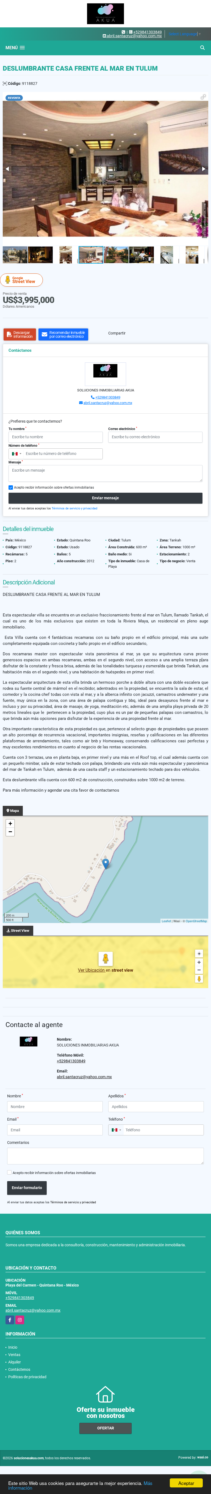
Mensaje (16, 462)
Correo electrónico (122, 428)
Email (13, 1119)
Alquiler (14, 1362)
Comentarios (18, 1142)
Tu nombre (17, 428)
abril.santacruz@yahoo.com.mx (108, 403)
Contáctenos (19, 1369)
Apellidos (117, 1095)
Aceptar (186, 1482)
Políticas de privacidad (27, 1377)
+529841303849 (147, 32)
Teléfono (116, 1119)
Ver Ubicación (92, 970)
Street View (23, 280)
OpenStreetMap (196, 921)
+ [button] (10, 823)
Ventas (14, 1354)
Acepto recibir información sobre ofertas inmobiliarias (54, 1173)
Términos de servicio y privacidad (74, 508)
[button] (203, 97)
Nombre (15, 1095)
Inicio (12, 1347)
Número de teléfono (24, 445)
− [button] (10, 831)
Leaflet (166, 921)
